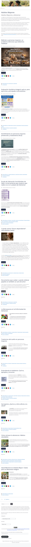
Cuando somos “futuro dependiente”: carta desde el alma (13, 229)
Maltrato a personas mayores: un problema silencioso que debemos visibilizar (12, 41)
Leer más (3, 72)
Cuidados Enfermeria (11, 174)
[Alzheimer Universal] (2, 8)
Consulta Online (10, 395)
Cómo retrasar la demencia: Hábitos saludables (13, 436)
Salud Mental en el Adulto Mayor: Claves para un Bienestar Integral (14, 468)
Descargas (4, 222)
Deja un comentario (5, 275)
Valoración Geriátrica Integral (13, 221)
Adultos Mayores (5, 83)
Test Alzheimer (5, 221)
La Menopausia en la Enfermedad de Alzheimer (13, 310)
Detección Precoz (14, 459)
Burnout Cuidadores (5, 303)
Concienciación (10, 83)
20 (4, 499)
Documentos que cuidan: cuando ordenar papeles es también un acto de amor (15, 281)
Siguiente (7, 499)
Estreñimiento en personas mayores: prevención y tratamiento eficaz (13, 134)
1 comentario (4, 129)
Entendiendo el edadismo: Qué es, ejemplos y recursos (12, 371)
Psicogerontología (27, 220)
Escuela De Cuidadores (13, 127)
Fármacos (2, 333)
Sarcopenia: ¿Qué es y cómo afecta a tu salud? (14, 405)
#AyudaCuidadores (5, 429)
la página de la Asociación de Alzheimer (9, 34)
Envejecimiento (10, 125)
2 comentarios (4, 84)
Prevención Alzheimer (17, 460)
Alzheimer (9, 220)
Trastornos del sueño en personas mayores (12, 340)
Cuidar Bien (15, 83)
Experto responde (25, 332)
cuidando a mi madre (8, 255)
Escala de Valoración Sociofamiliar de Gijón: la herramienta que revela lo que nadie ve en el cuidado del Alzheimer (14, 183)
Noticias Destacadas (9, 396)
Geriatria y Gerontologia (17, 125)
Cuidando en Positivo (5, 127)
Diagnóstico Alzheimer (21, 459)
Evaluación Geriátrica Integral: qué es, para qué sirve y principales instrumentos (15, 90)
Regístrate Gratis (5, 536)
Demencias (10, 459)
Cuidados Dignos (16, 272)
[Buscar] (11, 504)
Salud (2, 221)
